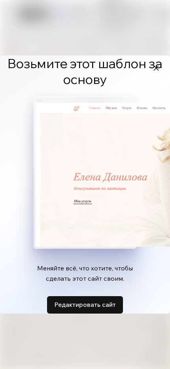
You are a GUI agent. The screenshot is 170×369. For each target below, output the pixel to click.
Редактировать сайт (85, 304)
